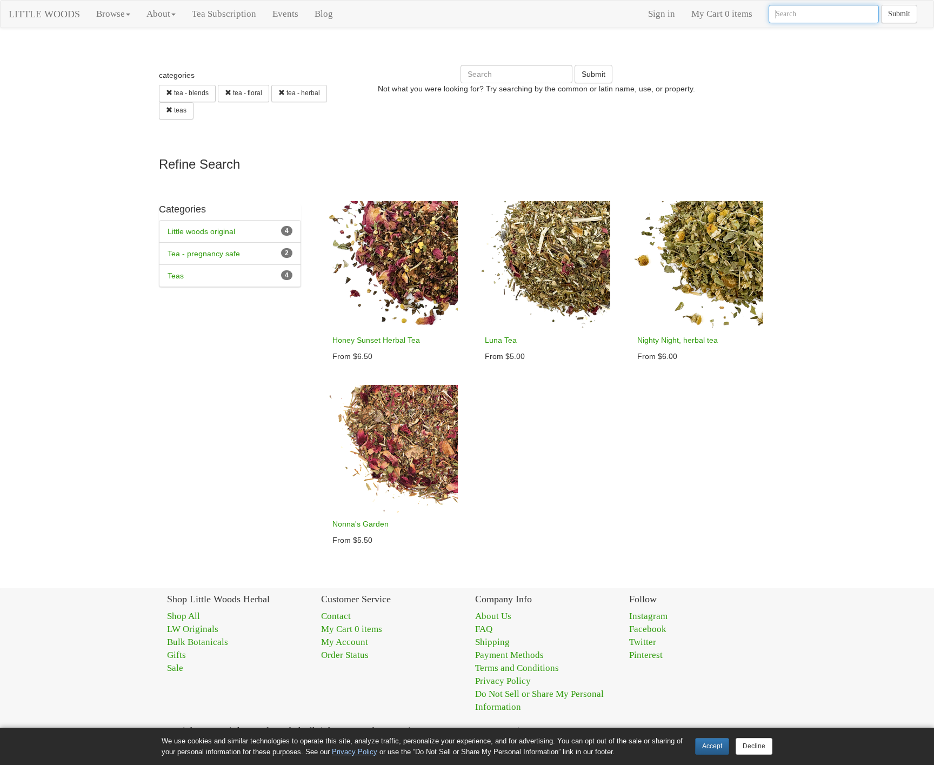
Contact (336, 616)
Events (285, 14)
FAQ (483, 629)
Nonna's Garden (360, 524)
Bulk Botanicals (197, 642)
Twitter (642, 642)
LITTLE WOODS (44, 14)
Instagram (648, 616)
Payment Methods (509, 655)
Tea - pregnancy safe (204, 253)
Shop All (183, 616)
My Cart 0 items (721, 14)
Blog (324, 14)
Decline (754, 746)
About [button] (158, 14)
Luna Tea (501, 340)
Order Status (345, 655)
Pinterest (646, 655)
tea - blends (190, 93)
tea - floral (246, 93)
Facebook (647, 629)
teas (179, 110)
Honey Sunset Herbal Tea (376, 340)
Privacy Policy (503, 681)
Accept (712, 746)
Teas (176, 275)
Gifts (176, 655)
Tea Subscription (224, 14)
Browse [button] (110, 14)
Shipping (492, 642)
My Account (344, 642)
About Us (493, 616)
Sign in (661, 14)
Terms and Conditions (517, 668)
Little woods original (201, 231)
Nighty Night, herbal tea (677, 340)
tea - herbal (302, 93)
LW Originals (192, 629)
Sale (175, 668)
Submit (899, 14)
